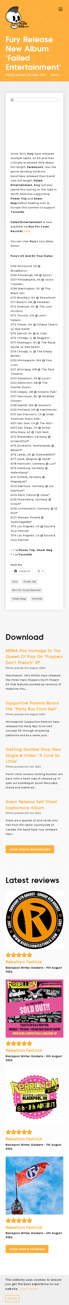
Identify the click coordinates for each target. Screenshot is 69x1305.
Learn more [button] (28, 1289)
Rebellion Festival (24, 962)
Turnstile (37, 598)
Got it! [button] (12, 1298)
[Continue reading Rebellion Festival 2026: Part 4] (34, 920)
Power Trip (30, 581)
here (27, 231)
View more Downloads (30, 849)
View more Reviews (27, 1249)
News (55, 75)
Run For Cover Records (26, 590)
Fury (14, 581)
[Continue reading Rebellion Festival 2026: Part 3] (34, 1009)
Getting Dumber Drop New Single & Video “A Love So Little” (33, 755)
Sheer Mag (19, 598)
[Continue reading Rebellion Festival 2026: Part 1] (34, 1185)
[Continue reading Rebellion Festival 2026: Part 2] (34, 1097)
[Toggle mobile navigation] (60, 9)
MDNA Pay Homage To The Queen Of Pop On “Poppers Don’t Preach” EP (34, 656)
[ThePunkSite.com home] (17, 17)
